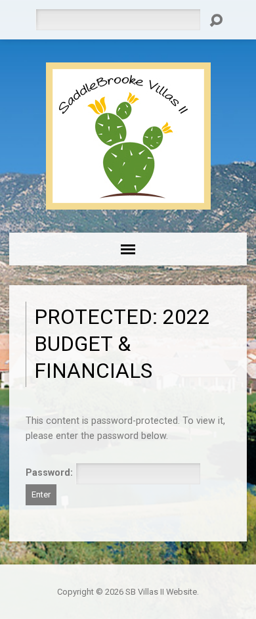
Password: (50, 472)
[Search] (216, 20)
